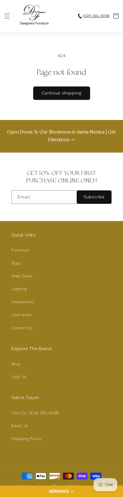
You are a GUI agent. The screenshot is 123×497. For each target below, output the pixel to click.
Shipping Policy (26, 438)
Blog (15, 364)
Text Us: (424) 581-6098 (35, 413)
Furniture (20, 250)
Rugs (16, 263)
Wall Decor (22, 276)
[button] (61, 491)
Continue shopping (62, 93)
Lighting (19, 289)
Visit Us (19, 377)
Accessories (22, 302)
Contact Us (22, 328)
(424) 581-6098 (96, 15)
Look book (21, 314)
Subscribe (94, 197)
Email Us (20, 426)
